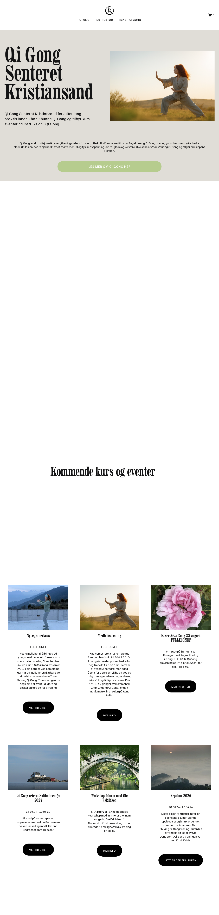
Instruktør (104, 19)
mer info (109, 715)
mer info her (38, 707)
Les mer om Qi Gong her (110, 166)
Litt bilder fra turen (181, 860)
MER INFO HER (38, 849)
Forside (83, 19)
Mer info (109, 850)
